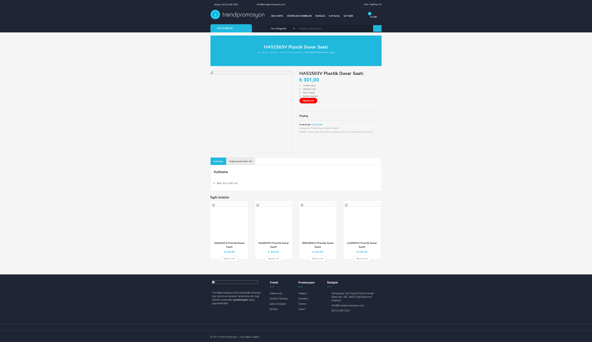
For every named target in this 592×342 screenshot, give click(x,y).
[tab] (218, 161)
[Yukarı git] (587, 337)
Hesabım (303, 298)
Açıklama (218, 161)
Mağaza (302, 293)
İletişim (274, 309)
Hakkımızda (276, 293)
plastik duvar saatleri (329, 132)
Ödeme (302, 304)
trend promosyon (365, 132)
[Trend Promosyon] (238, 18)
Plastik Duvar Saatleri (291, 52)
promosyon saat (348, 132)
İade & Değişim (278, 304)
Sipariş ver (308, 100)
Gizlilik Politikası (279, 298)
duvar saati (313, 132)
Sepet (301, 309)
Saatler (274, 52)
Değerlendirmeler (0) (240, 161)
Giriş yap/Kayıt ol (373, 4)
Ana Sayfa (262, 52)
